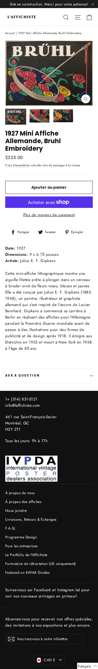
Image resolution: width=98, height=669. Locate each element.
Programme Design (21, 537)
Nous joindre (16, 510)
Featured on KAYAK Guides (27, 572)
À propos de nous (20, 492)
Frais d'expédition (17, 165)
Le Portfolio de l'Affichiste (26, 554)
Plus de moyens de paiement (49, 215)
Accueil (10, 33)
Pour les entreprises (21, 546)
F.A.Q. (10, 528)
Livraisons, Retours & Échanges (30, 519)
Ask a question (22, 375)
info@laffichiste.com (22, 405)
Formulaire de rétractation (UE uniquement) (40, 563)
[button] (87, 666)
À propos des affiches (23, 501)
